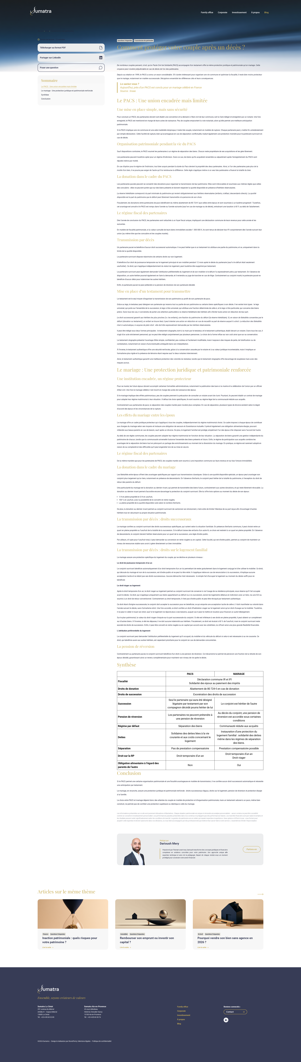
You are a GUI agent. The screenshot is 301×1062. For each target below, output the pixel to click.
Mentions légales (84, 1041)
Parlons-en (252, 849)
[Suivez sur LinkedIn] (226, 1020)
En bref (200, 934)
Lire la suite (46, 947)
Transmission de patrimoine (62, 31)
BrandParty (73, 1041)
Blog (266, 12)
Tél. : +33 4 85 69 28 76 (92, 1017)
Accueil (41, 31)
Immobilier (124, 934)
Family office (207, 12)
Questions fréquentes (125, 40)
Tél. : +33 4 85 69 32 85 (46, 1017)
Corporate (222, 12)
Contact (230, 1012)
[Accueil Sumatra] (40, 11)
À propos (255, 12)
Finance (45, 934)
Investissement (239, 12)
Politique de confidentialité (101, 1041)
